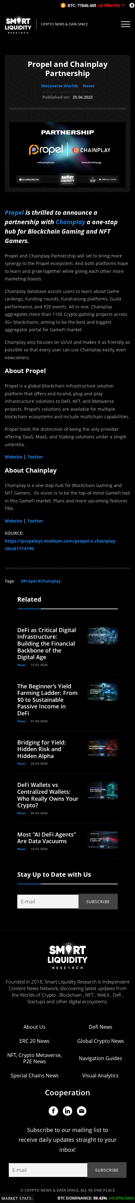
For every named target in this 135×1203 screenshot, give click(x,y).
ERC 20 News (34, 1041)
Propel (14, 212)
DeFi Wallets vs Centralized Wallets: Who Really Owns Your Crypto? (47, 795)
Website (13, 457)
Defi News (100, 1026)
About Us (35, 1026)
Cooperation (67, 1092)
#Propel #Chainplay (41, 581)
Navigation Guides (100, 1058)
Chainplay (70, 222)
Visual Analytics (100, 1075)
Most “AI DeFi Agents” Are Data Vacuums (46, 838)
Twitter (35, 457)
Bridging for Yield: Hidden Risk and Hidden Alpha (41, 749)
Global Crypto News (100, 1041)
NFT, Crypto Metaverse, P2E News (34, 1058)
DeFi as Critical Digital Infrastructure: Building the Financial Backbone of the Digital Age (46, 643)
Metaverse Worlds (59, 86)
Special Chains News (35, 1075)
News (88, 86)
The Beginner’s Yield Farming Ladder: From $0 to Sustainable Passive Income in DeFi (47, 699)
